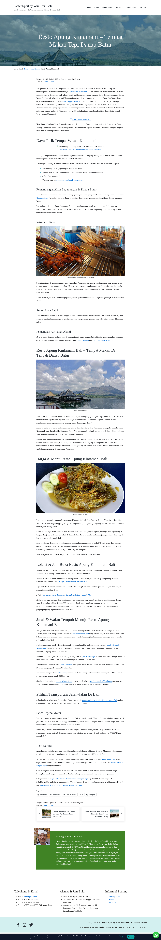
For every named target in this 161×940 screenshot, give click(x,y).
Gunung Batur (42, 198)
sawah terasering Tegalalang (101, 681)
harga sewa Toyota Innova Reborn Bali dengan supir (61, 785)
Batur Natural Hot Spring (103, 340)
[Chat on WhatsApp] (156, 935)
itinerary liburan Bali (80, 634)
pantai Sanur (61, 673)
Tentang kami (114, 896)
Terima (130, 937)
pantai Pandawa (66, 665)
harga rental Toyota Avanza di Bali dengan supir (69, 779)
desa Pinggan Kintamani (72, 101)
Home (26, 69)
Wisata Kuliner (35, 69)
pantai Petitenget (88, 656)
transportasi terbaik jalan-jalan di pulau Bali (99, 700)
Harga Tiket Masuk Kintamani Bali (73, 582)
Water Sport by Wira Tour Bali (33, 6)
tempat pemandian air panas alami (69, 180)
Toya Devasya (83, 340)
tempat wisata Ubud (64, 681)
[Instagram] (25, 925)
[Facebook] (18, 925)
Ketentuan (113, 902)
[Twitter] (31, 925)
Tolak (122, 937)
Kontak (112, 899)
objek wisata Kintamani (77, 92)
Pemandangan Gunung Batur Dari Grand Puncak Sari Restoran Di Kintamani (80, 149)
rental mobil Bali (108, 759)
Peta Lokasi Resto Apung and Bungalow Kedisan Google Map (67, 595)
